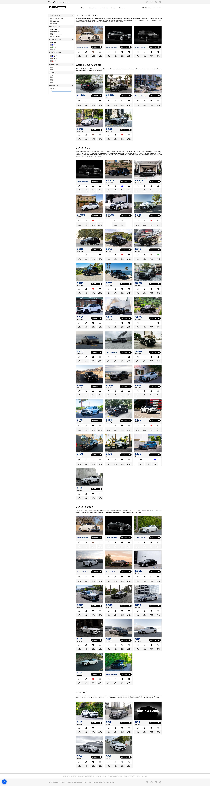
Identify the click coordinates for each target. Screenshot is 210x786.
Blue (54, 44)
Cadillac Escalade (57, 34)
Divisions (92, 8)
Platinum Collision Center (86, 776)
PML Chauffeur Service (115, 776)
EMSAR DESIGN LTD (108, 782)
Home (83, 8)
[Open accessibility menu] (4, 781)
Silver (55, 49)
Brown (55, 58)
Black (55, 42)
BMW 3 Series (55, 29)
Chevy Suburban (56, 36)
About (113, 8)
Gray (54, 45)
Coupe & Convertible (57, 18)
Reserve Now (156, 8)
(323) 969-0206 (146, 8)
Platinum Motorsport (69, 776)
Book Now (95, 47)
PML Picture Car (129, 776)
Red (54, 61)
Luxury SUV (55, 20)
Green (55, 47)
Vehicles (103, 8)
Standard (54, 23)
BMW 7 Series (55, 31)
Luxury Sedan (55, 21)
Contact (121, 8)
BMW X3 (54, 33)
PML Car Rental (101, 776)
